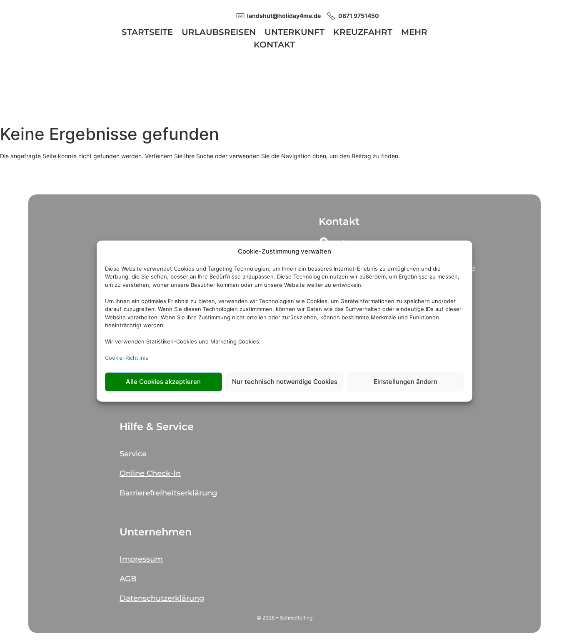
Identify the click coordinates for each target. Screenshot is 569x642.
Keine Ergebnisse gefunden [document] (109, 134)
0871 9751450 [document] (358, 15)
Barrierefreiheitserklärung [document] (168, 493)
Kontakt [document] (339, 221)
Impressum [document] (141, 559)
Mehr (414, 33)
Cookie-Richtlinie (127, 357)
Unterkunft (294, 33)
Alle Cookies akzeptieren (163, 382)
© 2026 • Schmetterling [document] (284, 618)
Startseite (147, 33)
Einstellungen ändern (405, 382)
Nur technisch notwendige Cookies (284, 382)
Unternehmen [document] (156, 532)
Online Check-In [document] (150, 473)
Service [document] (133, 453)
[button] (200, 450)
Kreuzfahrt (362, 33)
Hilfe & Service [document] (157, 427)
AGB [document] (128, 578)
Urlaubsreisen (219, 33)
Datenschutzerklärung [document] (162, 598)
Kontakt (274, 46)
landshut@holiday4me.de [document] (284, 15)
